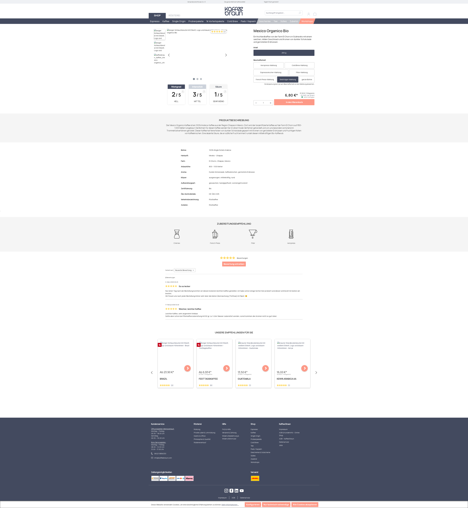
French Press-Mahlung (265, 79)
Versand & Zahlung (229, 432)
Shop (253, 424)
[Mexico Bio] (197, 55)
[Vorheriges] (169, 55)
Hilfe (224, 424)
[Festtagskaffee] (214, 345)
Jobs (281, 445)
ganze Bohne (307, 79)
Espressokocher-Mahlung (270, 72)
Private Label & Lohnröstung (204, 432)
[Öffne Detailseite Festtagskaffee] (226, 368)
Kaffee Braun (285, 424)
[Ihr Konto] (309, 14)
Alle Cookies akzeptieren (305, 504)
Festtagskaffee (208, 378)
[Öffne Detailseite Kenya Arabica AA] (304, 368)
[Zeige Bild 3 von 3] (201, 79)
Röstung (197, 429)
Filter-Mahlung (302, 72)
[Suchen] (300, 12)
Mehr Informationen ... (230, 504)
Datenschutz (284, 442)
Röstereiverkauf (200, 442)
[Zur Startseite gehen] (234, 11)
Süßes (253, 455)
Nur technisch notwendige (276, 504)
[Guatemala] (253, 345)
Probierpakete (256, 439)
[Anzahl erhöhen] (270, 102)
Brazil (163, 378)
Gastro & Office (199, 436)
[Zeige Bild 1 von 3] (194, 79)
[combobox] (281, 12)
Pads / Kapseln (256, 449)
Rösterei (198, 424)
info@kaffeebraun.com (163, 458)
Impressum (283, 429)
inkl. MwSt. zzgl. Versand (307, 95)
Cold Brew (255, 442)
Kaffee (253, 432)
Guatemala (244, 378)
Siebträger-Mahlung (288, 79)
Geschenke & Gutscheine (260, 452)
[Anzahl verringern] (256, 102)
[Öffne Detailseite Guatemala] (265, 368)
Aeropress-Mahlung (269, 65)
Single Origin (255, 436)
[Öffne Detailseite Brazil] (187, 368)
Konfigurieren (253, 504)
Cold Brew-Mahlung (299, 65)
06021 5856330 (160, 453)
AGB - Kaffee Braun (286, 439)
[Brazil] (175, 344)
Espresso (254, 429)
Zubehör (254, 459)
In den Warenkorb (294, 102)
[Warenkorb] (315, 14)
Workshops (255, 462)
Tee (252, 446)
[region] (191, 55)
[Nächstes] (226, 55)
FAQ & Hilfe (226, 429)
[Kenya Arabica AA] (292, 345)
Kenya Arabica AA (286, 378)
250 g (284, 53)
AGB (233, 498)
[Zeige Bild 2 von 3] (197, 79)
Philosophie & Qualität (202, 439)
